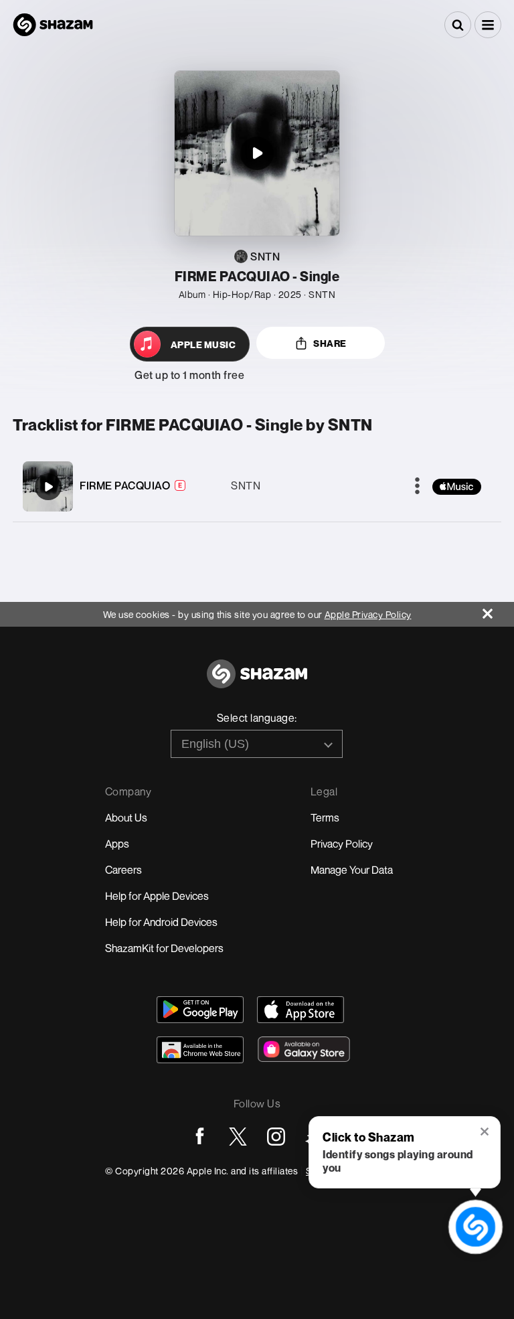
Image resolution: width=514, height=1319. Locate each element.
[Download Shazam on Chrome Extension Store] (200, 1049)
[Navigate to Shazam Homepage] (53, 24)
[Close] (498, 610)
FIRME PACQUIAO (125, 485)
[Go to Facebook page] (200, 1137)
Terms (325, 817)
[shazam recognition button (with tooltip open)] (475, 1227)
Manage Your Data (352, 869)
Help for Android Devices (161, 922)
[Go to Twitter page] (238, 1137)
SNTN (245, 485)
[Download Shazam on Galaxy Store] (304, 1049)
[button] (488, 24)
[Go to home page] (257, 681)
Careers (123, 869)
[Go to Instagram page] (276, 1137)
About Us (126, 817)
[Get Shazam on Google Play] (200, 1009)
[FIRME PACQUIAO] (48, 486)
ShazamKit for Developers (164, 948)
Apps (117, 843)
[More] (417, 486)
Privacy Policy (342, 843)
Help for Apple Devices (157, 896)
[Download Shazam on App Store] (300, 1009)
